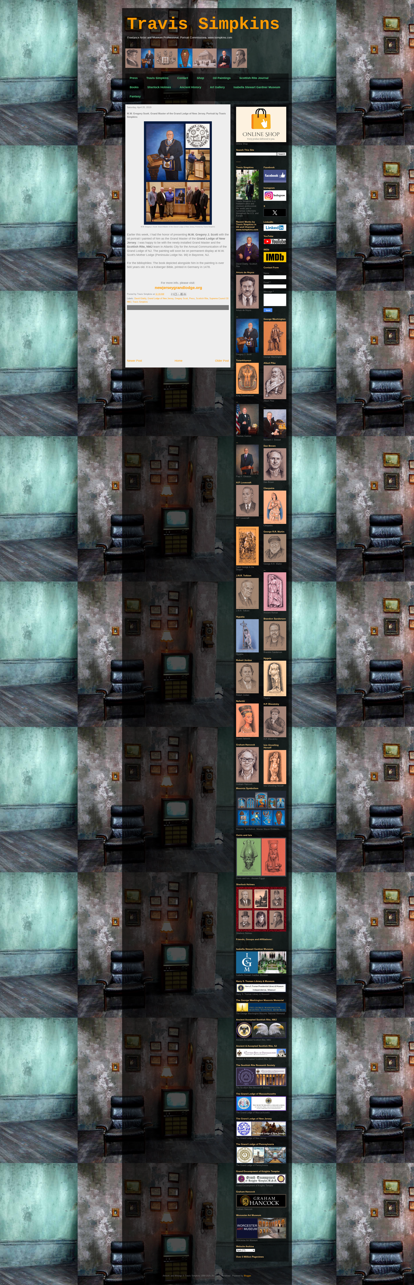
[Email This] (172, 294)
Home (178, 360)
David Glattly (140, 298)
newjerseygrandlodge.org (178, 287)
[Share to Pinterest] (184, 294)
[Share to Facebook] (181, 294)
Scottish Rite (202, 298)
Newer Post (134, 360)
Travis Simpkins (203, 24)
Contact (182, 78)
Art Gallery (217, 87)
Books (134, 87)
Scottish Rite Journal (253, 78)
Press (134, 78)
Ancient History (190, 87)
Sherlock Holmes (159, 87)
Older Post (222, 360)
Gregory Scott (181, 298)
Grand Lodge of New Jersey (161, 298)
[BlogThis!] (175, 294)
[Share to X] (178, 294)
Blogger (247, 1276)
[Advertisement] (178, 334)
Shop (200, 78)
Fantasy (135, 96)
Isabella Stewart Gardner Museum (257, 87)
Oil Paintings (222, 78)
